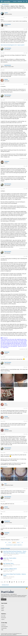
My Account (3, 617)
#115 (26, 452)
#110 (26, 356)
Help (2, 629)
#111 (26, 367)
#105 (26, 84)
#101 (26, 17)
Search (2, 610)
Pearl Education (11, 570)
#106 (26, 99)
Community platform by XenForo (11, 633)
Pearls (8, 559)
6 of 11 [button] (14, 542)
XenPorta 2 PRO (3, 634)
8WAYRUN (14, 634)
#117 (26, 501)
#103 (26, 53)
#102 (26, 29)
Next (18, 542)
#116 (26, 488)
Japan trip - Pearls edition (9, 558)
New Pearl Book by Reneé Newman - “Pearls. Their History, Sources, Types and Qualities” (14, 552)
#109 (26, 256)
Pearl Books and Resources (13, 554)
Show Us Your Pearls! (16, 564)
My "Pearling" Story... (8, 563)
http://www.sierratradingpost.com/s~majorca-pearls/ (13, 45)
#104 (26, 70)
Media (2, 608)
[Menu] (1, 1)
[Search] (26, 1)
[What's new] (24, 1)
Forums (2, 607)
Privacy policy (4, 628)
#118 (26, 511)
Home (2, 605)
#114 (26, 434)
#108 (26, 188)
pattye (3, 9)
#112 (26, 408)
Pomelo (4, 559)
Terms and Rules (4, 626)
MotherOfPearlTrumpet (7, 564)
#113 (26, 421)
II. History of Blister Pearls (10, 568)
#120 (26, 537)
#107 (26, 166)
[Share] (24, 17)
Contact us (3, 625)
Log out (2, 619)
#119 (26, 526)
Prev (10, 542)
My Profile (3, 616)
